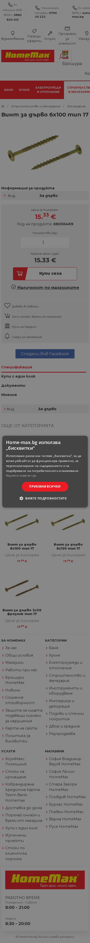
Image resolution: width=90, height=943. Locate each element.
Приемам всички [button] (45, 486)
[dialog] (45, 471)
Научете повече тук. (21, 475)
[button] (45, 498)
